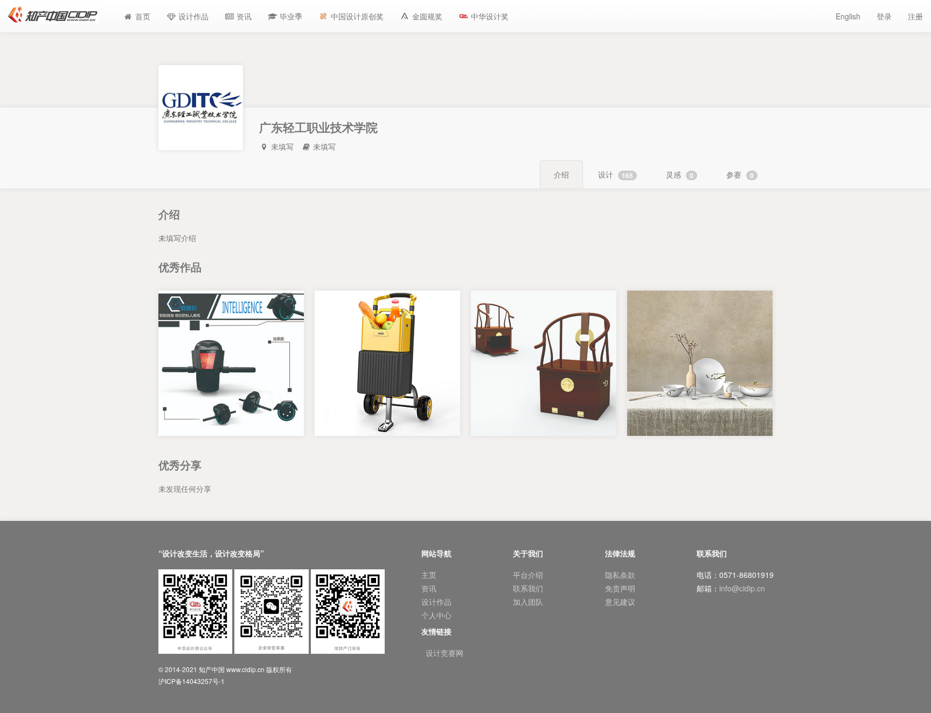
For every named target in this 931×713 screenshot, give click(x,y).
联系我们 (528, 588)
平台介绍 (528, 574)
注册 (915, 16)
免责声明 (620, 588)
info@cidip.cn (742, 588)
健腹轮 (231, 424)
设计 (615, 174)
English (848, 16)
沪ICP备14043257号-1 (191, 681)
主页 (428, 574)
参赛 (740, 174)
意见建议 (620, 601)
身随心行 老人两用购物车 (387, 424)
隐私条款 (620, 574)
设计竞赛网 (444, 652)
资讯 (428, 588)
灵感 (679, 174)
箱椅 (543, 424)
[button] (285, 16)
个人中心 (436, 615)
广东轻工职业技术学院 (231, 435)
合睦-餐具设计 (700, 424)
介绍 (561, 174)
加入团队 (528, 601)
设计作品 (436, 601)
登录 (884, 16)
